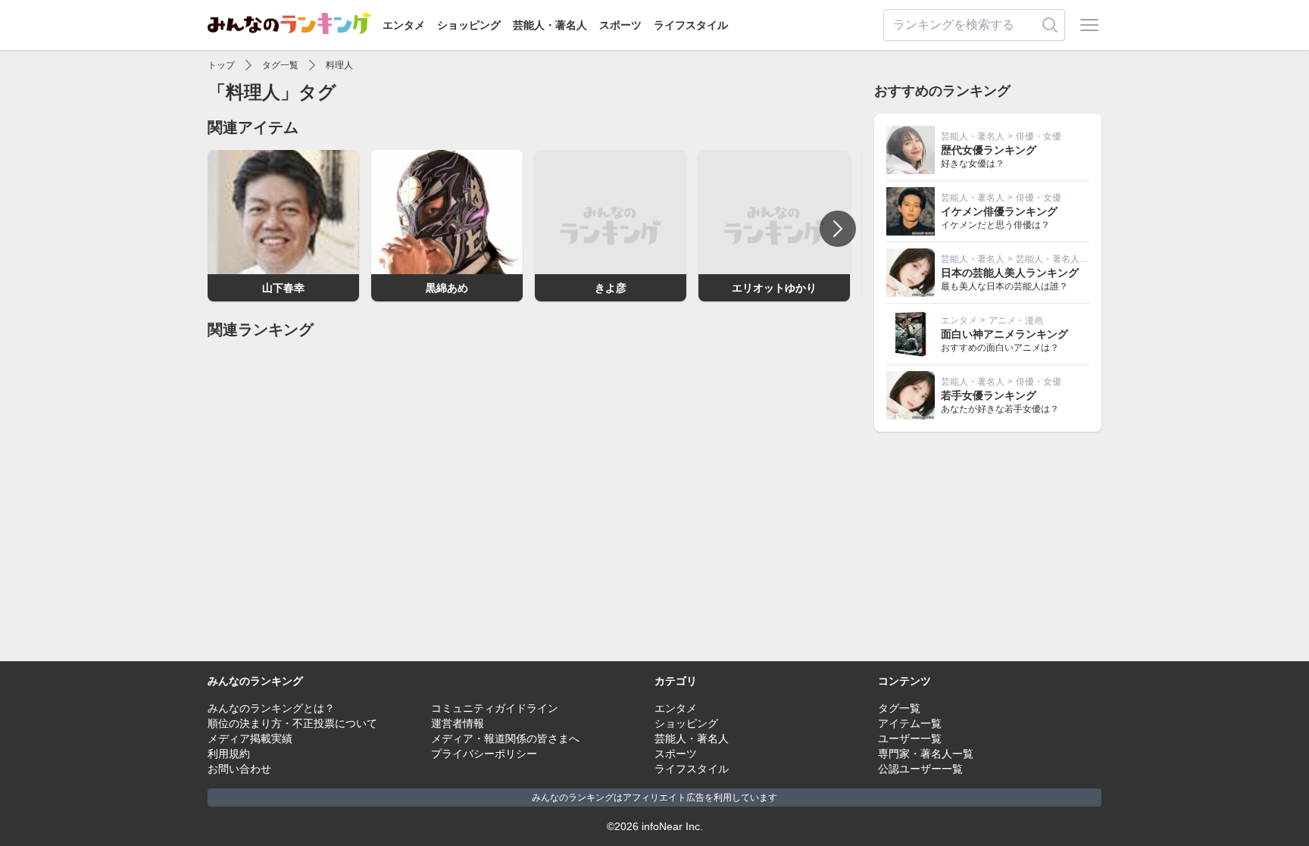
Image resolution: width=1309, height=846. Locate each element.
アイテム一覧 (910, 723)
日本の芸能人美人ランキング (1010, 273)
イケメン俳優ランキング (999, 211)
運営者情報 (457, 723)
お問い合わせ (239, 769)
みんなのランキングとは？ (271, 708)
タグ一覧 (280, 65)
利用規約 (229, 754)
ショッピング (469, 25)
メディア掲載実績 (250, 738)
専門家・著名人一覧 (925, 754)
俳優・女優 (1038, 136)
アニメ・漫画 (1016, 320)
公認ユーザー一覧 (920, 769)
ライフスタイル (691, 25)
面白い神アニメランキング (1004, 334)
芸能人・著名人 (550, 25)
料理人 (339, 65)
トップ (221, 65)
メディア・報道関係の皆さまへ (505, 738)
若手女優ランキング (988, 395)
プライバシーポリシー (484, 754)
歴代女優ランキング (988, 150)
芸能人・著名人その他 (1061, 259)
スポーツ (620, 25)
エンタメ (404, 25)
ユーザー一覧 (910, 738)
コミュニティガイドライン (494, 708)
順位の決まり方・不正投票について (292, 723)
